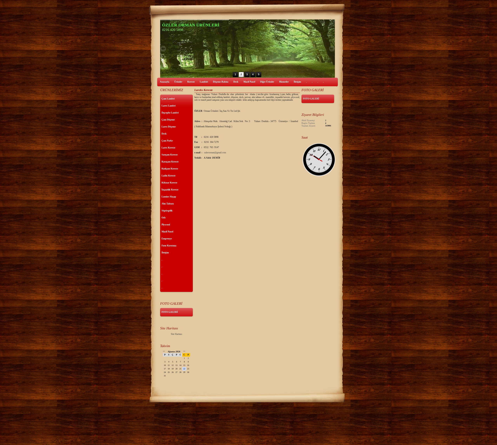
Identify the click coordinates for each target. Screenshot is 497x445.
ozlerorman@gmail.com (215, 152)
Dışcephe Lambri (170, 112)
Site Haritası (176, 334)
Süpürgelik (167, 210)
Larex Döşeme (169, 126)
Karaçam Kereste (170, 161)
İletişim (297, 81)
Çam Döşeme (168, 119)
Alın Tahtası (168, 203)
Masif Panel (249, 81)
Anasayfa (164, 81)
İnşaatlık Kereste (170, 189)
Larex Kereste (168, 147)
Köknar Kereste (169, 182)
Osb (164, 217)
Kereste (191, 81)
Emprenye (167, 238)
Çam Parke (167, 140)
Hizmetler (284, 81)
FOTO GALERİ (170, 312)
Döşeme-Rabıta (220, 81)
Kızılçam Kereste (170, 168)
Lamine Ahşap (169, 196)
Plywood (166, 224)
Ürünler (178, 81)
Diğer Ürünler (267, 81)
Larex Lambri (169, 105)
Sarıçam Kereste (170, 154)
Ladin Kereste (169, 175)
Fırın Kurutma (169, 245)
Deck (235, 81)
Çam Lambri (168, 98)
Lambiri (204, 81)
